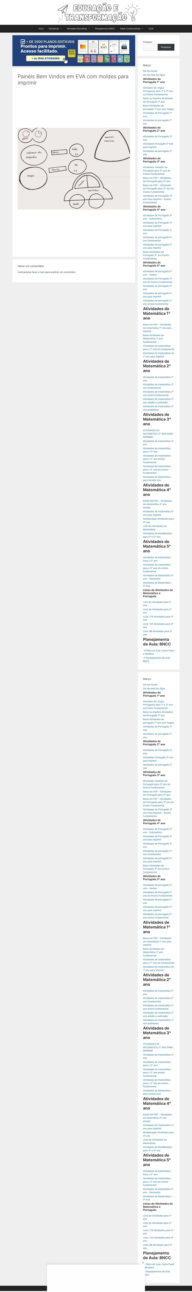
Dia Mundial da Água (154, 75)
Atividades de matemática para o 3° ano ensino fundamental (157, 459)
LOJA (151, 28)
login (42, 272)
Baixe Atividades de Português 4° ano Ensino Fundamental (156, 255)
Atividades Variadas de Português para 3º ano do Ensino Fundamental (156, 170)
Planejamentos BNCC (105, 28)
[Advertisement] (74, 108)
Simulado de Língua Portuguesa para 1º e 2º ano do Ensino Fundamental (158, 91)
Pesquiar (147, 42)
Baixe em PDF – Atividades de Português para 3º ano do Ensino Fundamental (158, 188)
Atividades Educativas (77, 28)
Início (41, 28)
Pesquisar (166, 47)
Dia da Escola (150, 71)
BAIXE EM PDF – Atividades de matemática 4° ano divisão (157, 504)
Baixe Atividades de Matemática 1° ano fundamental (153, 338)
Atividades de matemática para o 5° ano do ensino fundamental (157, 568)
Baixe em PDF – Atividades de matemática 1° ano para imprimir (157, 328)
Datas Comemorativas (130, 28)
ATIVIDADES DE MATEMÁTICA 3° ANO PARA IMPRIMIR (158, 433)
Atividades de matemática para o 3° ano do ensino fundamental (157, 469)
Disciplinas (54, 28)
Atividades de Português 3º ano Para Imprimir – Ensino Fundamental (157, 199)
